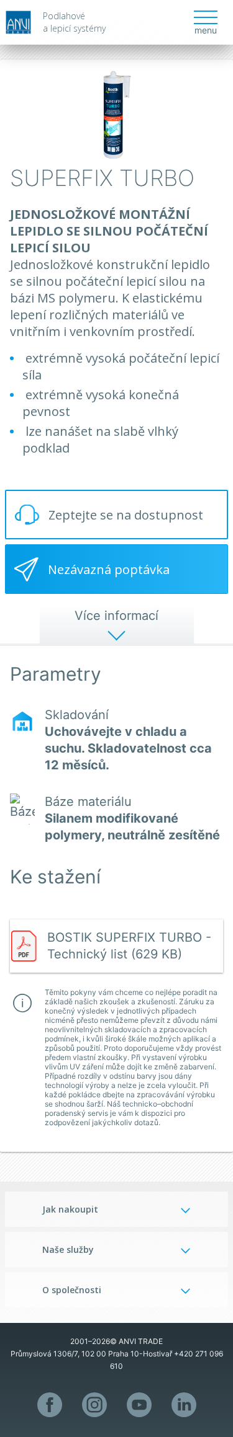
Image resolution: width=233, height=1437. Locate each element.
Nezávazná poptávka (109, 569)
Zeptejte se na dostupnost (125, 514)
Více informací (116, 615)
